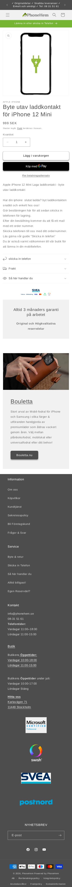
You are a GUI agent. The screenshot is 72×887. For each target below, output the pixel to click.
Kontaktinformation (56, 884)
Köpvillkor (14, 498)
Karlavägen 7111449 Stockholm (19, 702)
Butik (11, 646)
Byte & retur (15, 556)
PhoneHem (28, 873)
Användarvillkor (18, 884)
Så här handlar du (19, 573)
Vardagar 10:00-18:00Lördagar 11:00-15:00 (22, 660)
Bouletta (22, 401)
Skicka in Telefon (19, 565)
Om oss (13, 489)
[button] (7, 15)
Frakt (19, 128)
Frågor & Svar (17, 532)
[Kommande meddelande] (65, 5)
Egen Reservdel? (19, 591)
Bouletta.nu (24, 454)
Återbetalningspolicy (29, 878)
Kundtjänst (15, 506)
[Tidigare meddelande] (7, 5)
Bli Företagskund (19, 523)
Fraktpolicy (36, 884)
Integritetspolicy (51, 878)
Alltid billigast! (17, 582)
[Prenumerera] (60, 835)
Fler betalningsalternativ (36, 175)
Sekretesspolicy (18, 515)
